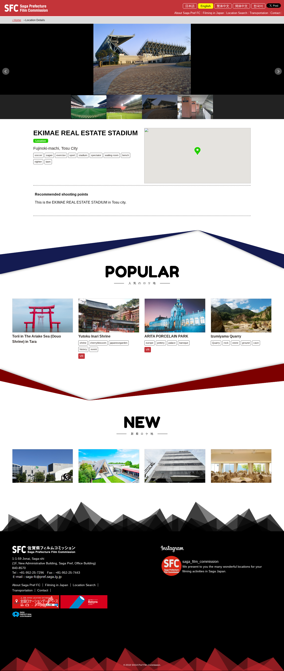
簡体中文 (241, 6)
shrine (83, 342)
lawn (48, 161)
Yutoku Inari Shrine (94, 336)
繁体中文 (223, 6)
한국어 (258, 6)
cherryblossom (98, 342)
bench (125, 155)
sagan (49, 155)
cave (256, 342)
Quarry (216, 342)
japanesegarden (118, 342)
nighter (38, 161)
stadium (83, 155)
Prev (5, 71)
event (94, 349)
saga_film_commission (200, 561)
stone (235, 342)
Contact (275, 13)
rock (226, 342)
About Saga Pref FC (187, 13)
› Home (16, 20)
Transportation (259, 13)
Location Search (236, 13)
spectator (96, 155)
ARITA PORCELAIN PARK (166, 336)
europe (149, 342)
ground (246, 342)
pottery (161, 342)
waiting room (111, 155)
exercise (61, 155)
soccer (38, 155)
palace (172, 342)
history (83, 349)
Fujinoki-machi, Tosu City (55, 148)
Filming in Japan (213, 13)
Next (278, 71)
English (206, 6)
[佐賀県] (22, 615)
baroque (183, 342)
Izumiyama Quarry (226, 336)
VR (81, 356)
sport (72, 155)
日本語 (190, 6)
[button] (197, 151)
